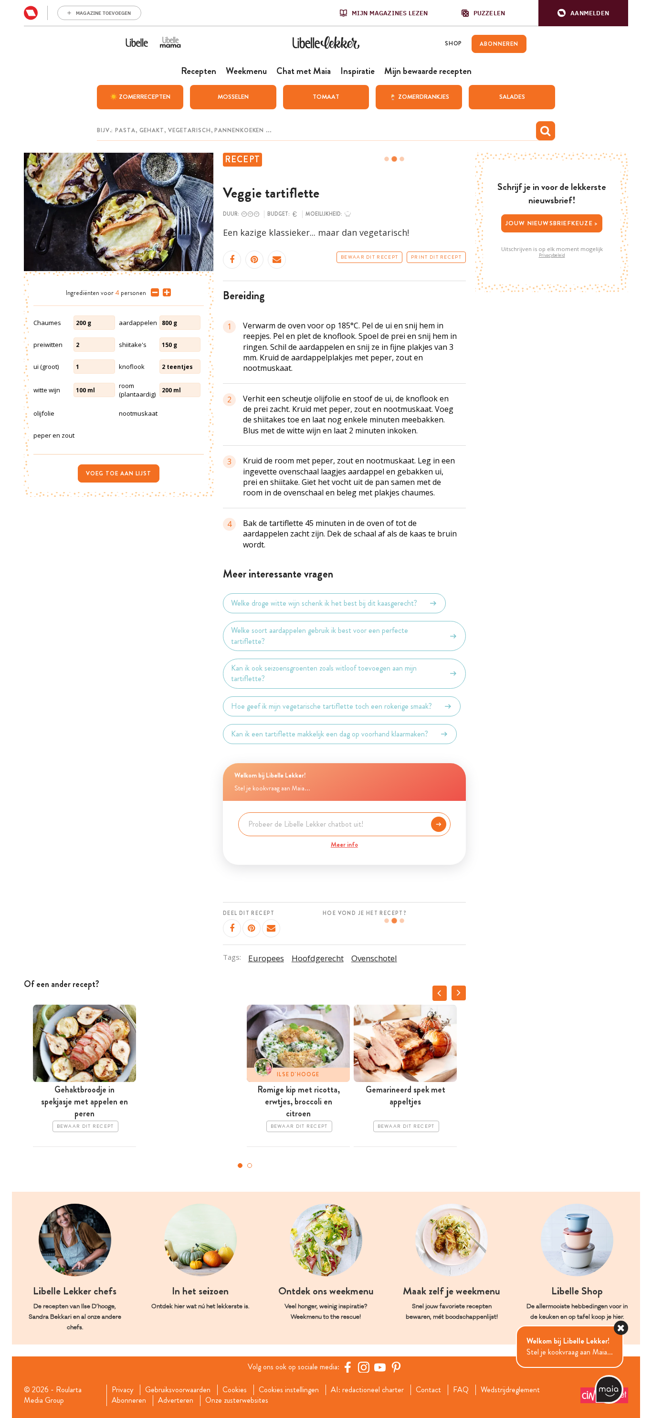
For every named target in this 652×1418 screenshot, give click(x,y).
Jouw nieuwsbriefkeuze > (552, 223)
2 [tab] (249, 1165)
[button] (583, 13)
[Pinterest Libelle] (396, 1367)
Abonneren (129, 1400)
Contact (428, 1390)
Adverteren (175, 1400)
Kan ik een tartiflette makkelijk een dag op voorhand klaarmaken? (329, 733)
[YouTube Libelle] (380, 1367)
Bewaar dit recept (369, 257)
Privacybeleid (552, 255)
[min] (153, 292)
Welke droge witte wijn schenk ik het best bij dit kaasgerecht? (324, 603)
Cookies (234, 1390)
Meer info (344, 844)
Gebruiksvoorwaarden (177, 1390)
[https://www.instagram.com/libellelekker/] (363, 1367)
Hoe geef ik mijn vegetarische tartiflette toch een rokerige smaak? (331, 706)
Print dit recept (436, 257)
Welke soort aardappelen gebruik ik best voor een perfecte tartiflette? (319, 635)
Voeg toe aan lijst (118, 473)
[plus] (165, 292)
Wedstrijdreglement (510, 1390)
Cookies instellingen (289, 1390)
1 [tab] (240, 1165)
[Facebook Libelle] (347, 1367)
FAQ (461, 1390)
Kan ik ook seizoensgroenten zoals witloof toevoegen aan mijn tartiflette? (324, 673)
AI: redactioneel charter (367, 1390)
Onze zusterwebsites (236, 1400)
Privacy (122, 1390)
